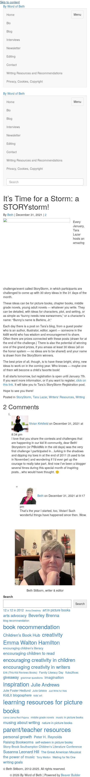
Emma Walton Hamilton (31, 642)
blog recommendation (16, 620)
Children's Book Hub (21, 635)
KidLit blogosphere (17, 695)
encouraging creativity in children (39, 659)
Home (10, 15)
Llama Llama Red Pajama (16, 717)
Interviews (13, 40)
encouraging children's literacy (23, 648)
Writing (80, 397)
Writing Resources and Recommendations (34, 73)
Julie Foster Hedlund (17, 691)
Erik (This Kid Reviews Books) (20, 672)
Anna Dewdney (33, 610)
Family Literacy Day (51, 672)
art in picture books (56, 610)
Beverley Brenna (43, 615)
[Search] (7, 176)
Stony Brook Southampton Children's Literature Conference (42, 747)
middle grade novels (42, 717)
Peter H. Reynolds (48, 736)
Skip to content (10, 2)
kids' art (37, 695)
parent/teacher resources (37, 729)
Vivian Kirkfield (38, 423)
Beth (40, 496)
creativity (52, 634)
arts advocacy (15, 615)
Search (8, 596)
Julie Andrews (45, 684)
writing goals (13, 761)
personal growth (17, 736)
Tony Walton (44, 757)
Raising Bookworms (18, 742)
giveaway (11, 677)
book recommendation (31, 627)
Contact (11, 65)
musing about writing (21, 722)
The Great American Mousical (61, 752)
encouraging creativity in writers (36, 666)
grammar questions (32, 677)
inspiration (16, 684)
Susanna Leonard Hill (21, 751)
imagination (54, 677)
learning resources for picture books (42, 706)
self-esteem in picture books (54, 742)
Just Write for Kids (58, 690)
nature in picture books (57, 722)
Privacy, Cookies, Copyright (24, 81)
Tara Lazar (40, 397)
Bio (8, 23)
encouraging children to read (29, 653)
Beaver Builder (70, 775)
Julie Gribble (39, 690)
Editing (10, 56)
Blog (9, 31)
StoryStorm (23, 397)
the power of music (19, 756)
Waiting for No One (64, 757)
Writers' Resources (61, 397)
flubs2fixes (71, 672)
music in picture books (69, 717)
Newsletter (13, 48)
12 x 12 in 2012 (13, 610)
